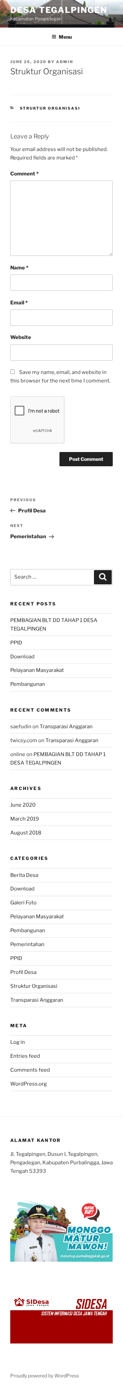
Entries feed (25, 1056)
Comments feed (30, 1070)
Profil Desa (23, 972)
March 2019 (24, 819)
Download (22, 657)
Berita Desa (24, 875)
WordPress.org (28, 1084)
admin (64, 61)
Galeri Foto (23, 903)
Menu (65, 37)
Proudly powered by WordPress (44, 1375)
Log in (17, 1042)
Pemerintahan (27, 944)
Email (19, 303)
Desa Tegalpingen (58, 10)
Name (19, 268)
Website (20, 337)
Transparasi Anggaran (66, 726)
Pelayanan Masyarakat (37, 670)
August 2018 (25, 833)
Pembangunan (27, 684)
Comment (24, 174)
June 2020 (23, 805)
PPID (16, 643)
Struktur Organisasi (50, 108)
